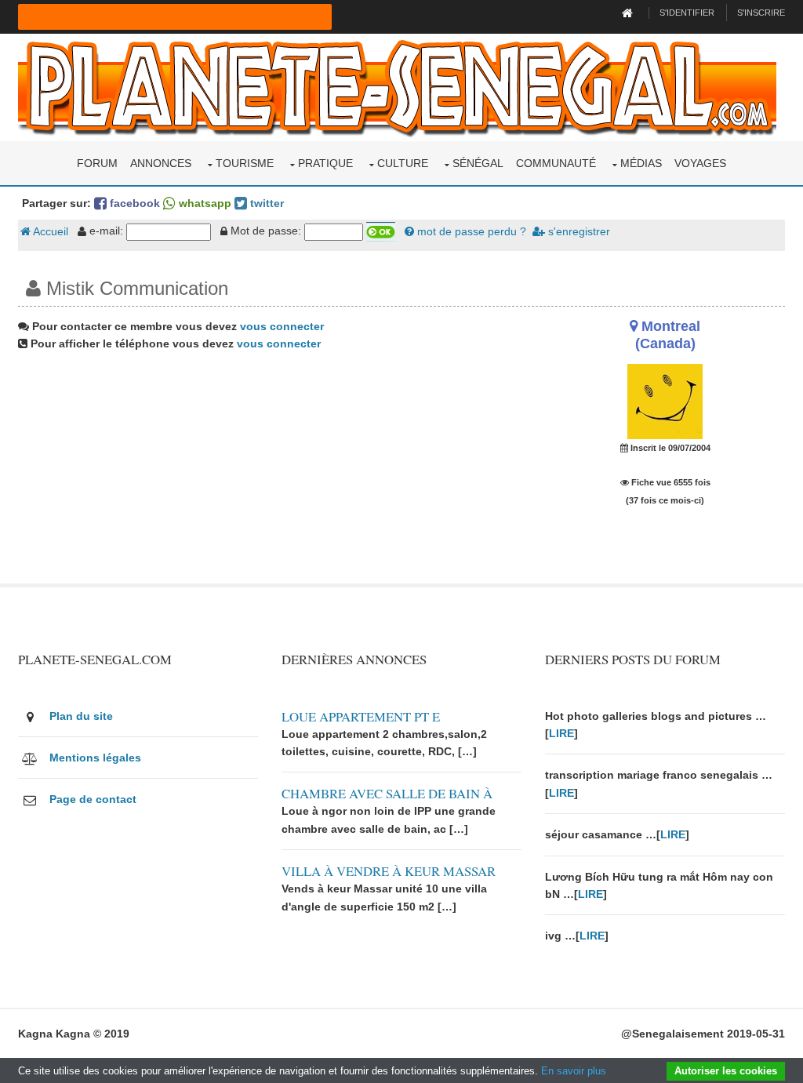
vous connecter (282, 326)
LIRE (561, 733)
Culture (402, 163)
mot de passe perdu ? (470, 231)
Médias (641, 163)
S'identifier (686, 12)
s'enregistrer (577, 231)
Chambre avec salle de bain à (387, 793)
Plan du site (81, 716)
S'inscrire (761, 12)
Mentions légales (95, 757)
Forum (97, 163)
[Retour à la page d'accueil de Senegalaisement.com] (629, 12)
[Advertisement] (269, 473)
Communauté (556, 163)
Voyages (700, 163)
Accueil (49, 231)
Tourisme (245, 163)
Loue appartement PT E (361, 716)
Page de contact (92, 799)
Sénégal (477, 163)
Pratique (325, 163)
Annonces (160, 163)
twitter (265, 203)
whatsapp (203, 203)
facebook (133, 203)
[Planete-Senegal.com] (397, 86)
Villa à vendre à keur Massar (389, 871)
